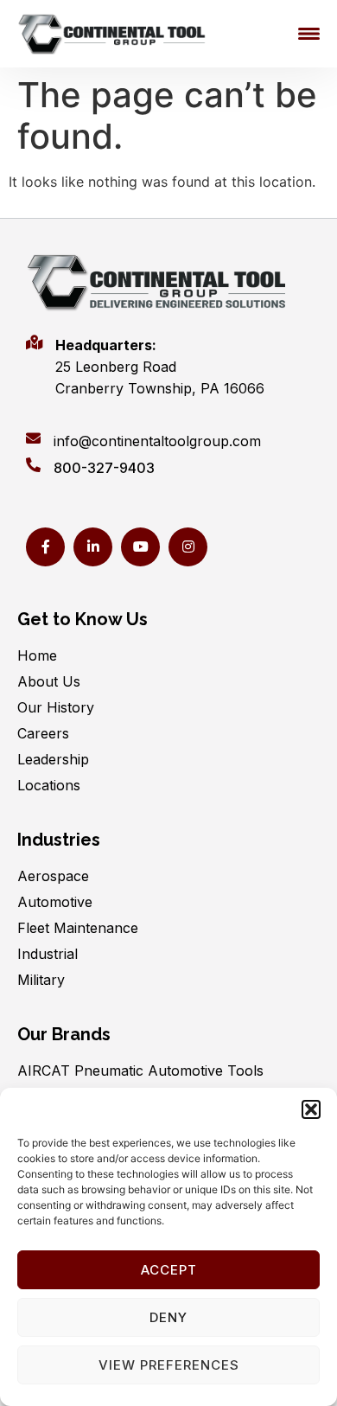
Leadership (53, 759)
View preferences (169, 1365)
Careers (43, 733)
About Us (48, 681)
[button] (311, 1109)
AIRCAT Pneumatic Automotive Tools (140, 1070)
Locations (48, 785)
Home (37, 655)
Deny (168, 1317)
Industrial (47, 953)
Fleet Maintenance (77, 927)
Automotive (54, 902)
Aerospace (53, 876)
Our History (55, 707)
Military (41, 979)
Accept (169, 1270)
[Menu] (309, 34)
